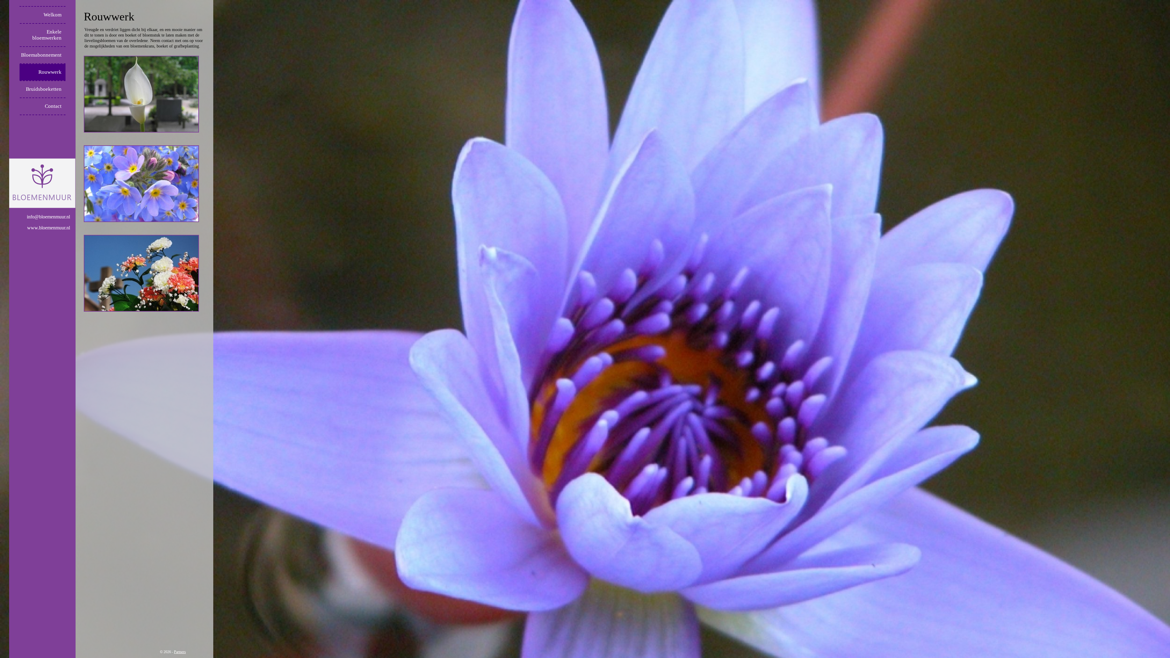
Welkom (53, 15)
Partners (180, 652)
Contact (53, 106)
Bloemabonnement (41, 55)
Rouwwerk (50, 72)
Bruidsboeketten (44, 89)
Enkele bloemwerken (47, 35)
